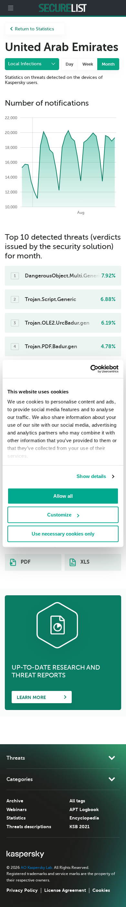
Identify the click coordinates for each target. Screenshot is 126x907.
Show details (91, 476)
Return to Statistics (34, 28)
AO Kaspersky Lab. (37, 867)
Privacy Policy (22, 890)
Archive (14, 800)
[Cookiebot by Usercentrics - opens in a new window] (91, 369)
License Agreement (65, 890)
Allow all (63, 496)
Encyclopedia (84, 817)
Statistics (16, 817)
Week (87, 64)
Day (69, 64)
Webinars (16, 809)
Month (108, 64)
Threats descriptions (28, 826)
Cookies (101, 890)
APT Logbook (84, 809)
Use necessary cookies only (63, 534)
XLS (84, 562)
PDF (24, 562)
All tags (77, 800)
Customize (59, 514)
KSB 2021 (79, 826)
